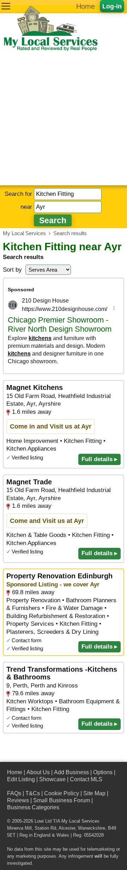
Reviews (18, 800)
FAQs (14, 793)
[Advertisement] (63, 118)
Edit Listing (21, 779)
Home (85, 6)
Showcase (52, 779)
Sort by (12, 269)
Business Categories (33, 807)
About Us (38, 772)
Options (103, 772)
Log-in (112, 6)
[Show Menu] (5, 6)
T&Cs (32, 793)
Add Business (71, 772)
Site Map (94, 793)
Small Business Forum (61, 800)
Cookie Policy (61, 793)
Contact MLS (86, 779)
